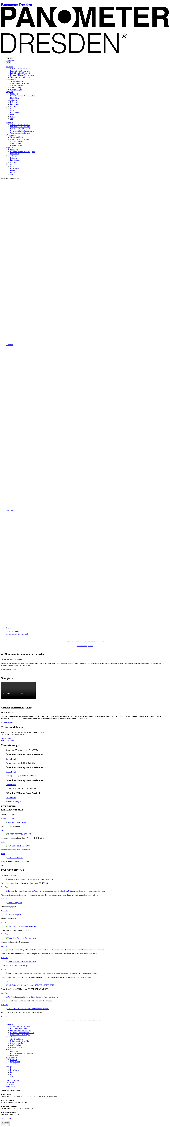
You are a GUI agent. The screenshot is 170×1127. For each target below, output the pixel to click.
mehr (3, 830)
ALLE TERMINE (8, 1118)
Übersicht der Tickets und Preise (7, 739)
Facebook (4, 875)
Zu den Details (11, 759)
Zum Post (4, 887)
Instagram (12, 875)
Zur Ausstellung (7, 722)
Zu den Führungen (8, 818)
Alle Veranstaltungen (13, 802)
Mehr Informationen (8, 669)
